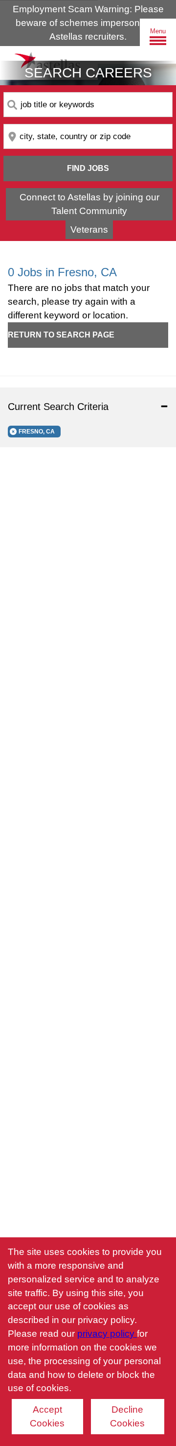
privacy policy (107, 1333)
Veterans (89, 229)
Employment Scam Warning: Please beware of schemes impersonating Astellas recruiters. (88, 23)
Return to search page (61, 335)
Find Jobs (88, 168)
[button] (88, 406)
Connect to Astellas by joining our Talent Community (89, 204)
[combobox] (88, 104)
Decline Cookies (127, 1416)
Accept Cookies (47, 1416)
